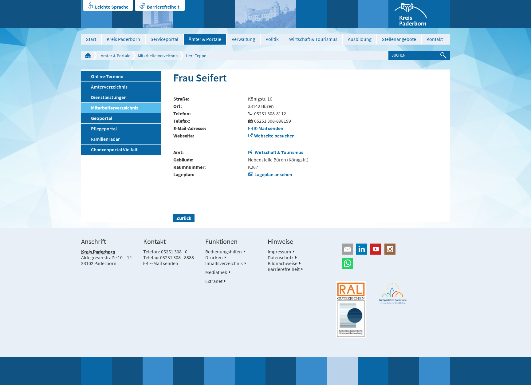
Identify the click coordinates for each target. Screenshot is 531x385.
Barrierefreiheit (163, 7)
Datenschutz (280, 257)
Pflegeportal (104, 128)
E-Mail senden (268, 128)
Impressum (279, 251)
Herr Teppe (196, 55)
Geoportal (101, 118)
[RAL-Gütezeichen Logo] (351, 309)
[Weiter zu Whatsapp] (393, 263)
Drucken (214, 257)
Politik (272, 39)
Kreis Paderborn (123, 39)
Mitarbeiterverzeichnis (158, 55)
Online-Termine (107, 76)
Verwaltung (243, 39)
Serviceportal (164, 39)
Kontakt (435, 39)
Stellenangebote (399, 39)
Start (91, 39)
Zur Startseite (88, 55)
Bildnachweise (282, 263)
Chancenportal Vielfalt (114, 149)
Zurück (183, 218)
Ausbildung (360, 39)
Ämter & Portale (205, 39)
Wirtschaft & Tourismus (313, 39)
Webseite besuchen (274, 136)
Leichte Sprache (111, 7)
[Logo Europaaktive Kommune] (393, 293)
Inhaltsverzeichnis (224, 263)
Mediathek (216, 272)
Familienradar (105, 139)
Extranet (213, 281)
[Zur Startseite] (419, 14)
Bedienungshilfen (223, 251)
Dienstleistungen (109, 97)
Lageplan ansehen (273, 174)
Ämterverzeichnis (109, 87)
